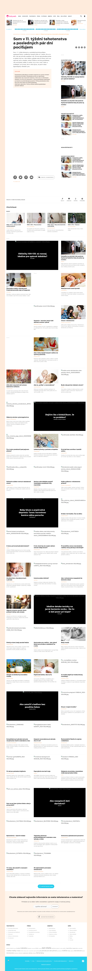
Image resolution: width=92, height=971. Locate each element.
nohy (25, 950)
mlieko (19, 950)
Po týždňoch (9, 29)
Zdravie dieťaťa (9, 485)
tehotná (16, 953)
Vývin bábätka (52, 930)
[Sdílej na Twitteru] (79, 47)
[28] (59, 29)
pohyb (37, 950)
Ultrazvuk (10, 934)
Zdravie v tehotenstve (66, 322)
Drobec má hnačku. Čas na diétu (71, 514)
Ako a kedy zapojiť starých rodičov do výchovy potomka (46, 353)
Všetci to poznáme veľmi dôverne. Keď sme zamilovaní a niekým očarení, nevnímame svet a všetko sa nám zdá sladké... (17, 811)
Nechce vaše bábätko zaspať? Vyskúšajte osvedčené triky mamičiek (43, 483)
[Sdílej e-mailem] (85, 47)
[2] (16, 29)
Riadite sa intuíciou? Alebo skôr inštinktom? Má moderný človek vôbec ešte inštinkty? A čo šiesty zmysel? (45, 584)
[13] (33, 29)
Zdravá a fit (9, 453)
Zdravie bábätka (64, 644)
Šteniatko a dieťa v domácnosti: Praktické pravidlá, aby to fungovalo (62, 22)
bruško (18, 948)
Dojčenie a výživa (64, 678)
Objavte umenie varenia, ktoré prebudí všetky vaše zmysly (16, 611)
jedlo (64, 948)
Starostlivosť (37, 356)
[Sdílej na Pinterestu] (82, 47)
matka (8, 951)
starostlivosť (78, 951)
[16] (39, 29)
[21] (47, 29)
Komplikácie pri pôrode (11, 742)
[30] (62, 29)
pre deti (49, 951)
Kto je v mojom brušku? (68, 707)
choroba (33, 948)
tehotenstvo (10, 953)
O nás (33, 961)
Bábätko (50, 16)
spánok (72, 950)
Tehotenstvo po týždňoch (14, 932)
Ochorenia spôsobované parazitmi (72, 836)
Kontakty (27, 961)
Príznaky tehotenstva (38, 871)
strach (83, 950)
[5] (21, 29)
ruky (69, 950)
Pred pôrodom (32, 928)
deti (44, 948)
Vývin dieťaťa (36, 451)
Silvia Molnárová (30, 226)
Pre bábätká (52, 936)
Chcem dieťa (25, 16)
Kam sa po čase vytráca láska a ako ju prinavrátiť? (18, 804)
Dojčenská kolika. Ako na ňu (43, 675)
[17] (41, 29)
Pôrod (38, 16)
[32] (65, 29)
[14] (36, 29)
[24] (51, 29)
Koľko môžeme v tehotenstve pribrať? (70, 482)
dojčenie (54, 948)
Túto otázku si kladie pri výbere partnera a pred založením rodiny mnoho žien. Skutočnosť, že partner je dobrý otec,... (72, 391)
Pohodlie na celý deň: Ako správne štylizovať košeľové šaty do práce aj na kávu (41, 22)
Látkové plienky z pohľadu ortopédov (46, 449)
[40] (77, 29)
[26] (54, 29)
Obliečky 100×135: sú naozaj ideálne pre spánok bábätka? (19, 22)
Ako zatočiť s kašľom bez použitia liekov (32, 705)
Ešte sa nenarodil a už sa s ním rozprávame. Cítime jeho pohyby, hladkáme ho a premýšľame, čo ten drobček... (73, 712)
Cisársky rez (36, 841)
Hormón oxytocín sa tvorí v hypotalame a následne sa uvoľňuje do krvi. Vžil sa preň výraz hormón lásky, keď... (46, 328)
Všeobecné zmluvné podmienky (44, 961)
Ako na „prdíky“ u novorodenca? (44, 385)
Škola (71, 938)
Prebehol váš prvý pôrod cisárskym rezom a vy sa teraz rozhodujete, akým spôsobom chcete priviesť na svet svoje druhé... (45, 845)
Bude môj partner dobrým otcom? (72, 385)
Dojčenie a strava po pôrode (60, 419)
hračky (61, 948)
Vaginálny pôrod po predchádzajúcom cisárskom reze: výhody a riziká (45, 837)
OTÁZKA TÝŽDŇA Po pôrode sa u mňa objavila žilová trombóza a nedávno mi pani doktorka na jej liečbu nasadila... (73, 682)
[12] (32, 29)
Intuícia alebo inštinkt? (41, 578)
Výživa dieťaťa (73, 934)
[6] (23, 29)
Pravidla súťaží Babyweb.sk (60, 961)
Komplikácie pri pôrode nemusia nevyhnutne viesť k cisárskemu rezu (18, 740)
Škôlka (71, 936)
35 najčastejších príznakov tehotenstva (42, 868)
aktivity (7, 948)
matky (13, 951)
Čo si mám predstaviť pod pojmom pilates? (17, 450)
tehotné (20, 953)
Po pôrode (44, 16)
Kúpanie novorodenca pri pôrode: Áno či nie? (45, 740)
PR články (15, 24)
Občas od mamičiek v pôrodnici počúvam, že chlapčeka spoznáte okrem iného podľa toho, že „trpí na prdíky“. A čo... (45, 391)
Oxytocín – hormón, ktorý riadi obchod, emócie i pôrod (43, 321)
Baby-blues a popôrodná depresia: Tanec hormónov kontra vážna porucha (32, 513)
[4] (19, 29)
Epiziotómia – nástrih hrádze (15, 836)
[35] (70, 29)
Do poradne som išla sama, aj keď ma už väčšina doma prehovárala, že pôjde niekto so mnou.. (36, 230)
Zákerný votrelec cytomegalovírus (17, 417)
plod (35, 950)
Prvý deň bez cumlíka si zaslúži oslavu (71, 450)
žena (38, 953)
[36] (71, 29)
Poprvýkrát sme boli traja (42, 771)
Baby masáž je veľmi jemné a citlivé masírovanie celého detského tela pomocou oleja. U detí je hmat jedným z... (73, 648)
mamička (69, 948)
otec (27, 950)
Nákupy (70, 16)
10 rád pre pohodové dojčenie (16, 771)
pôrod (54, 951)
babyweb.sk (16, 34)
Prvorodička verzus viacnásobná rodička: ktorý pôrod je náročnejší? (72, 547)
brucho (14, 948)
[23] (50, 29)
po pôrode (43, 951)
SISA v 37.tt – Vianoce (73, 224)
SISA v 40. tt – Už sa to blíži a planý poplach (13, 225)
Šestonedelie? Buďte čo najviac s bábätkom (71, 740)
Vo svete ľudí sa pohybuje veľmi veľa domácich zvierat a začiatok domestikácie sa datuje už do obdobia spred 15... (17, 392)
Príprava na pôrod (65, 549)
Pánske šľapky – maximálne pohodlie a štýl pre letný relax (78, 131)
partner (31, 950)
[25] (53, 29)
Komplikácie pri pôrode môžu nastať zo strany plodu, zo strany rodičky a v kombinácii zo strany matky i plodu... (17, 746)
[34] (68, 29)
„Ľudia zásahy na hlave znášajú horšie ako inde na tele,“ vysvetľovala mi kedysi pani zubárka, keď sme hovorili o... (18, 489)
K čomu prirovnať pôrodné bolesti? (17, 546)
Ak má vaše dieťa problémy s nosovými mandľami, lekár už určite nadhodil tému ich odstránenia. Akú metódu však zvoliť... (18, 875)
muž (22, 950)
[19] (44, 29)
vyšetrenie (25, 953)
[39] (76, 29)
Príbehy (35, 773)
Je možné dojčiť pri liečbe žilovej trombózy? (72, 675)
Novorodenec (83, 29)
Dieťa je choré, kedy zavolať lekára (17, 642)
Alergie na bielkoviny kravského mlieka (16, 675)
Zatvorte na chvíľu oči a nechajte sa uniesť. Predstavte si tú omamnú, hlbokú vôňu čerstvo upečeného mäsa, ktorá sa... (17, 618)
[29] (61, 29)
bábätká (29, 948)
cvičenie (39, 948)
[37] (73, 29)
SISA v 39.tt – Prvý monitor (34, 224)
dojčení (58, 948)
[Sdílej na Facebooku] (76, 47)
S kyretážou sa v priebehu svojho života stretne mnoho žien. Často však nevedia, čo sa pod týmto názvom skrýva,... (72, 294)
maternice (75, 948)
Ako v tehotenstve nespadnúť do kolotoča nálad (71, 579)
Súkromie (71, 961)
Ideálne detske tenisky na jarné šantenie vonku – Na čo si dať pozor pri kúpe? (59, 609)
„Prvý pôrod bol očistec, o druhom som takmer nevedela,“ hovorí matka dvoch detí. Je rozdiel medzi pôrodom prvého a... (73, 553)
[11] (30, 29)
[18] (42, 29)
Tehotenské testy (12, 930)
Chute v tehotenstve (67, 321)
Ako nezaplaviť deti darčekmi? (60, 802)
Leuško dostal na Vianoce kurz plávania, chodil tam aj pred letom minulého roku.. (14, 232)
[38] (74, 29)
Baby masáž (65, 642)
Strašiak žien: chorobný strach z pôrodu (16, 579)
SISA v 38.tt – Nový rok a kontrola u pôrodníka (56, 225)
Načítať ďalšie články (47, 886)
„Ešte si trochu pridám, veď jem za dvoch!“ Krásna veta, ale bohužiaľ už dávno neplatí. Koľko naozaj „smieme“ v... (72, 489)
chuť (36, 948)
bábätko (24, 948)
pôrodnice (59, 950)
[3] (18, 29)
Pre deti (59, 805)
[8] (26, 29)
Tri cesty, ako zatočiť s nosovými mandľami (16, 868)
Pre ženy (36, 580)
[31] (64, 29)
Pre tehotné (63, 708)
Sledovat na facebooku (47, 917)
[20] (45, 29)
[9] (27, 29)
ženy (42, 953)
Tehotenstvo (32, 16)
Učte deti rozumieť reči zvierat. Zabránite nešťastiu (16, 386)
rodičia (64, 951)
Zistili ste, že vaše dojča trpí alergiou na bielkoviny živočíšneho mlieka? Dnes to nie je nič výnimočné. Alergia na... (18, 682)
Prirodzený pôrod (38, 324)
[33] (67, 29)
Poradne (22, 34)
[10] (29, 29)
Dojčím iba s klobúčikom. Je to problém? (59, 416)
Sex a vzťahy (64, 16)
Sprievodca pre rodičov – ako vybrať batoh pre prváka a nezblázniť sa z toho (45, 644)
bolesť (11, 948)
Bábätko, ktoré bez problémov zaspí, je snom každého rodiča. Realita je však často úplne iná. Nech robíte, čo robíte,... (45, 490)
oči (29, 950)
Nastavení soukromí (46, 964)
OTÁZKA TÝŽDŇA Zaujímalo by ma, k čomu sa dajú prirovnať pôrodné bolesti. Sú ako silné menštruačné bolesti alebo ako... (18, 552)
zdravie (34, 953)
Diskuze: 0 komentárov (47, 177)
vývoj (30, 953)
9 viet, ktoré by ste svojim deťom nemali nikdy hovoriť (44, 547)
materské (80, 948)
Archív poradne (30, 34)
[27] (58, 29)
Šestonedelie (32, 517)
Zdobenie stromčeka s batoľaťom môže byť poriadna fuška (72, 772)
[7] (24, 29)
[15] (38, 29)
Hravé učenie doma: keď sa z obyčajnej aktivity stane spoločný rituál (78, 124)
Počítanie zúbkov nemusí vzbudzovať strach (18, 482)
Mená (19, 16)
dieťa (48, 948)
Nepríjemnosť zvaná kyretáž (70, 288)
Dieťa (54, 16)
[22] (48, 29)
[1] (15, 29)
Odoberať (55, 906)
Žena (58, 16)
